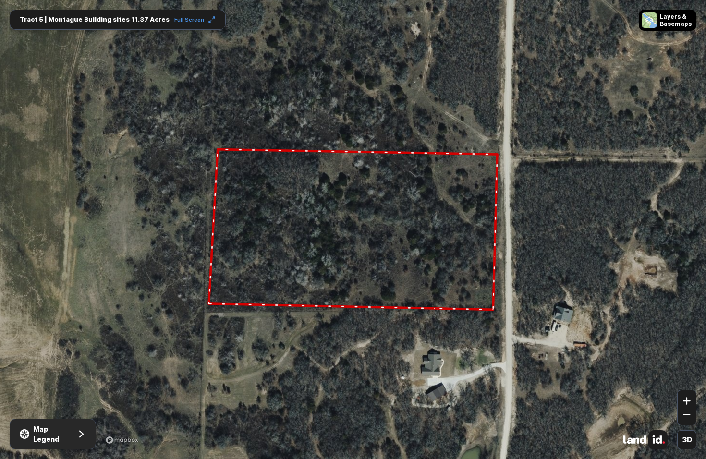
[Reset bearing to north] (686, 376)
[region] (353, 229)
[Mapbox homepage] (122, 439)
